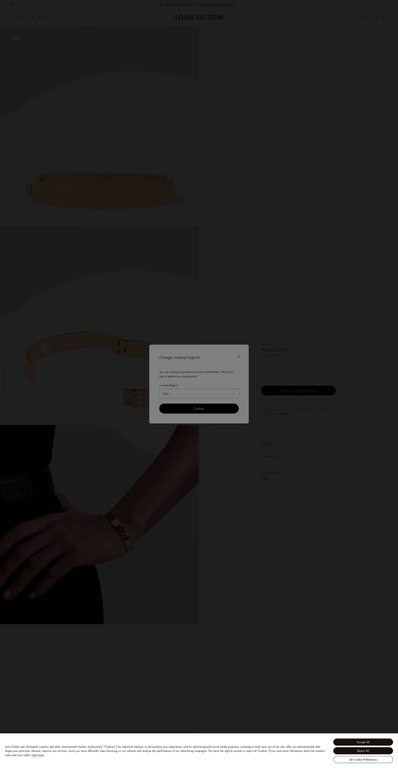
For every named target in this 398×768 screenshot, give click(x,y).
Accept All (363, 742)
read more (37, 755)
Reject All (363, 751)
